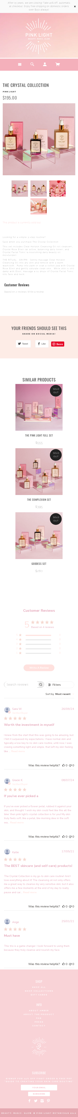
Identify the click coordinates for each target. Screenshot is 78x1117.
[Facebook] (29, 1101)
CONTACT (39, 1026)
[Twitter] (36, 1101)
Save (59, 344)
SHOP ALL (39, 987)
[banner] (39, 36)
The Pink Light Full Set (39, 435)
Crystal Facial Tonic (14, 252)
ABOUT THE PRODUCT (39, 1014)
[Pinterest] (48, 1101)
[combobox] (60, 694)
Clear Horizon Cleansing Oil (40, 247)
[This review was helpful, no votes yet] (63, 765)
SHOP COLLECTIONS (39, 991)
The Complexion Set (39, 499)
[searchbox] (20, 685)
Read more (18, 751)
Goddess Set (39, 564)
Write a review (35, 292)
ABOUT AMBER (39, 1011)
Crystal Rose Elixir (13, 249)
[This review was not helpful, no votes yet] (70, 765)
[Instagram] (42, 1101)
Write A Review (39, 668)
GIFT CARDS (39, 995)
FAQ (39, 1018)
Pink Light (9, 92)
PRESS (39, 1022)
